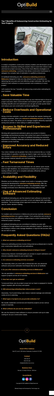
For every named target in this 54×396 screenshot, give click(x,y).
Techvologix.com (35, 388)
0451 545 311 (27, 358)
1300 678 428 (27, 360)
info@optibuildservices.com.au (27, 363)
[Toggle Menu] (51, 11)
